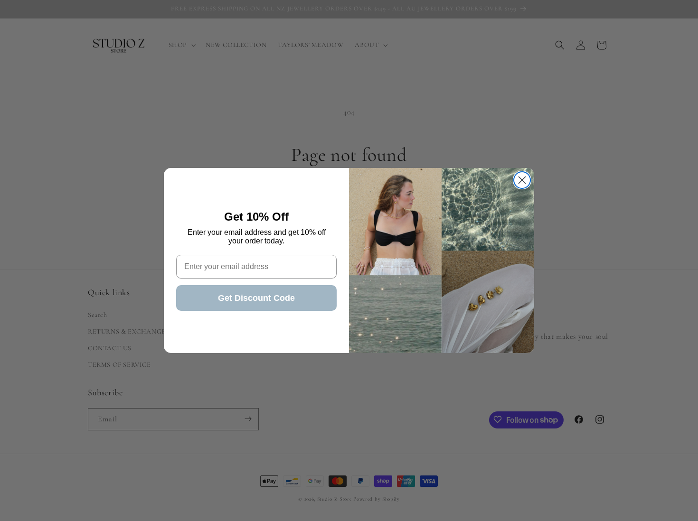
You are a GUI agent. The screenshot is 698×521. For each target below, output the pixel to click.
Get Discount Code (256, 298)
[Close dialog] (522, 180)
